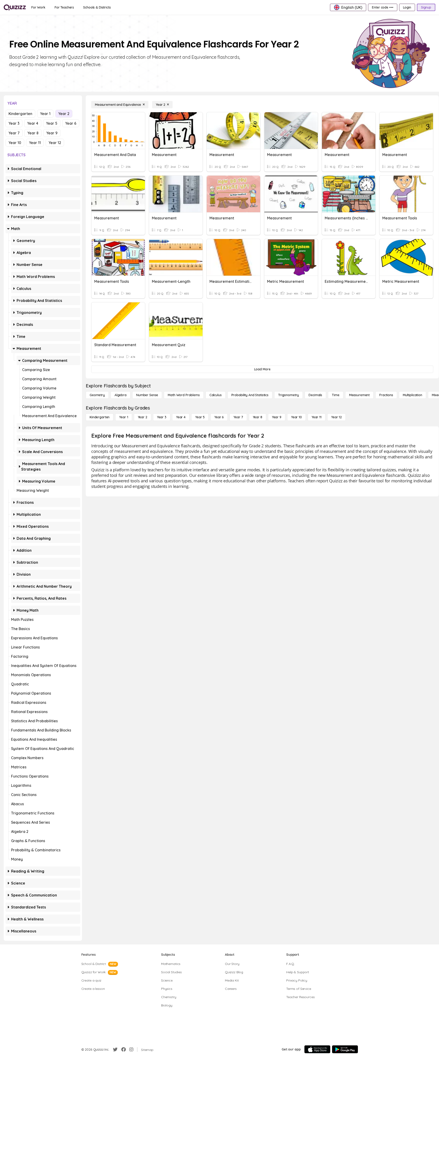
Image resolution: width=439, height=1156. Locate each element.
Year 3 (14, 123)
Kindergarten (20, 113)
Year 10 (15, 142)
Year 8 (32, 133)
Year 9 (51, 133)
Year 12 (55, 142)
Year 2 (63, 113)
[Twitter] (115, 1049)
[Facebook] (123, 1049)
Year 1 (45, 113)
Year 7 (14, 133)
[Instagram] (131, 1049)
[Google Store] (345, 1049)
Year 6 (70, 123)
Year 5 (51, 123)
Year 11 (35, 142)
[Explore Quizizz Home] (15, 7)
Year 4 (32, 123)
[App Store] (317, 1049)
